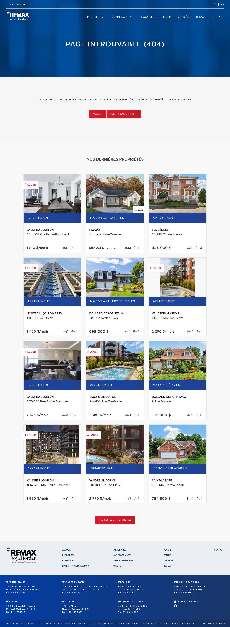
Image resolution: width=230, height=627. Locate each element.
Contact (218, 17)
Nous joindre (17, 5)
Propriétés (95, 17)
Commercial (120, 17)
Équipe (167, 17)
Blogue (201, 17)
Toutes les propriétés (115, 520)
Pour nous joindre (124, 114)
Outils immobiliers (123, 561)
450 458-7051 (74, 612)
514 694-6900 (130, 612)
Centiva (221, 623)
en (222, 5)
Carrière (184, 17)
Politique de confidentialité (128, 623)
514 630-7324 (18, 593)
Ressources (146, 17)
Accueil (97, 114)
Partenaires (119, 550)
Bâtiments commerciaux (75, 566)
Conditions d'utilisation (155, 623)
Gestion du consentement (181, 623)
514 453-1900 (18, 612)
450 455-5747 (74, 593)
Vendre (167, 550)
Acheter (117, 566)
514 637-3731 (129, 593)
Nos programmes (122, 555)
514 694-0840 (186, 593)
